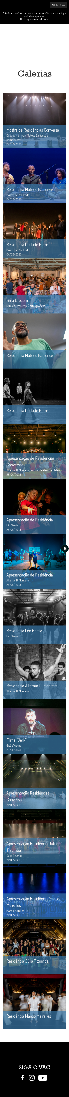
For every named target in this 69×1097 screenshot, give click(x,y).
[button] (58, 5)
